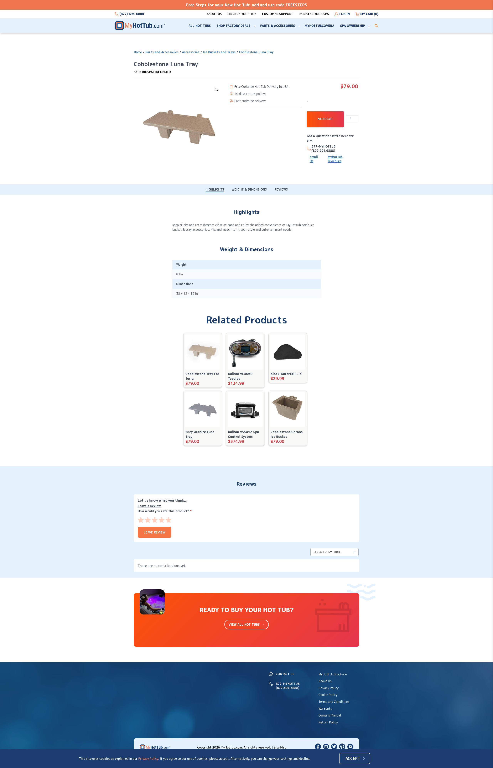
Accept (352, 758)
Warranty (325, 708)
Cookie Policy (328, 695)
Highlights (214, 189)
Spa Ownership (352, 26)
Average (155, 520)
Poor (141, 520)
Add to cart (325, 119)
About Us (214, 14)
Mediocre (148, 520)
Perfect (168, 520)
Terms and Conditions (334, 702)
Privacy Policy (329, 688)
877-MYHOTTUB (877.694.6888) (323, 148)
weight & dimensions (249, 189)
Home (138, 52)
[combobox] (334, 552)
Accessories (190, 52)
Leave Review (154, 532)
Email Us (314, 159)
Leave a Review (149, 506)
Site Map (280, 747)
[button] (376, 26)
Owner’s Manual (330, 715)
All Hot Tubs (200, 26)
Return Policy (328, 722)
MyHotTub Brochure (335, 159)
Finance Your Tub (241, 14)
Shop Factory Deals (234, 26)
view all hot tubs (244, 624)
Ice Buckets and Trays (219, 52)
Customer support (277, 14)
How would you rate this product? (165, 511)
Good (161, 520)
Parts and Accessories (162, 52)
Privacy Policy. (148, 758)
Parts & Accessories (277, 26)
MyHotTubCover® (319, 26)
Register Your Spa (314, 14)
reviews (281, 189)
